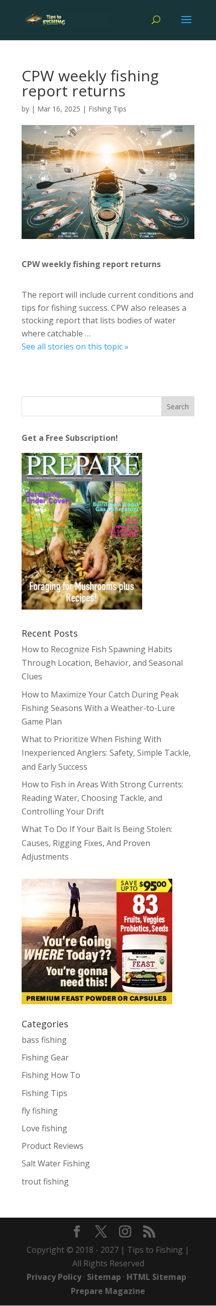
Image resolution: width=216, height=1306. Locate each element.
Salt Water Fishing (56, 1163)
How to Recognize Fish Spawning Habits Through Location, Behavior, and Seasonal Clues (102, 663)
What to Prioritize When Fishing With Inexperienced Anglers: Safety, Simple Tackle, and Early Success (106, 753)
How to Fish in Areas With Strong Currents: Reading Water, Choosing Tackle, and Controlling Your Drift (102, 798)
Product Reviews (52, 1145)
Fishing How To (51, 1075)
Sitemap (104, 1276)
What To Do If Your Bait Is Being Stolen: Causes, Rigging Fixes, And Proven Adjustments (97, 842)
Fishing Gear (45, 1057)
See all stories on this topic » (75, 346)
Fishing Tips (107, 108)
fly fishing (40, 1110)
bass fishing (44, 1039)
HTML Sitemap (156, 1276)
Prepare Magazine (108, 1290)
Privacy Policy (54, 1276)
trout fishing (45, 1181)
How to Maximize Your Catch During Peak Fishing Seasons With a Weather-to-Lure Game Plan (100, 708)
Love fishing (44, 1128)
